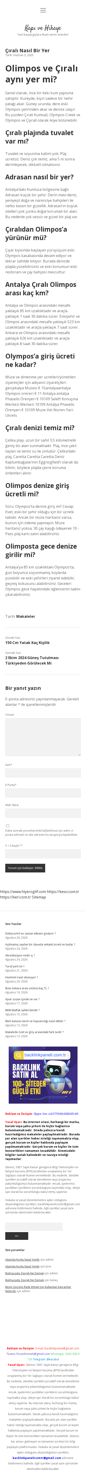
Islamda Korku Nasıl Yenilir (22, 1260)
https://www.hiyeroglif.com (23, 891)
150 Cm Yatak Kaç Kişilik (27, 642)
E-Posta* (11, 785)
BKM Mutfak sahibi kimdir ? (22, 1010)
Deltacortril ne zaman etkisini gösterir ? (30, 933)
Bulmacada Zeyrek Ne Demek (24, 1273)
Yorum (9, 715)
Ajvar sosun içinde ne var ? (22, 999)
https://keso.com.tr (63, 891)
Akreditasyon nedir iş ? (20, 955)
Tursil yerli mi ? (14, 966)
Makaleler (25, 616)
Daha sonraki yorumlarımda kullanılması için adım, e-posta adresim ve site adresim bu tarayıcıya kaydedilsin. (41, 833)
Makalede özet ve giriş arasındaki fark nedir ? (34, 1032)
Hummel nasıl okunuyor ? (21, 977)
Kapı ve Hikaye (43, 28)
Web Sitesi (12, 805)
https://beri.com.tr (15, 897)
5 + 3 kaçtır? (14, 846)
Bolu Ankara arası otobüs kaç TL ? (27, 988)
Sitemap (39, 897)
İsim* (8, 765)
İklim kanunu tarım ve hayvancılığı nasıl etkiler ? (35, 1021)
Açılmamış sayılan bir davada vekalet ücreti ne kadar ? (40, 944)
